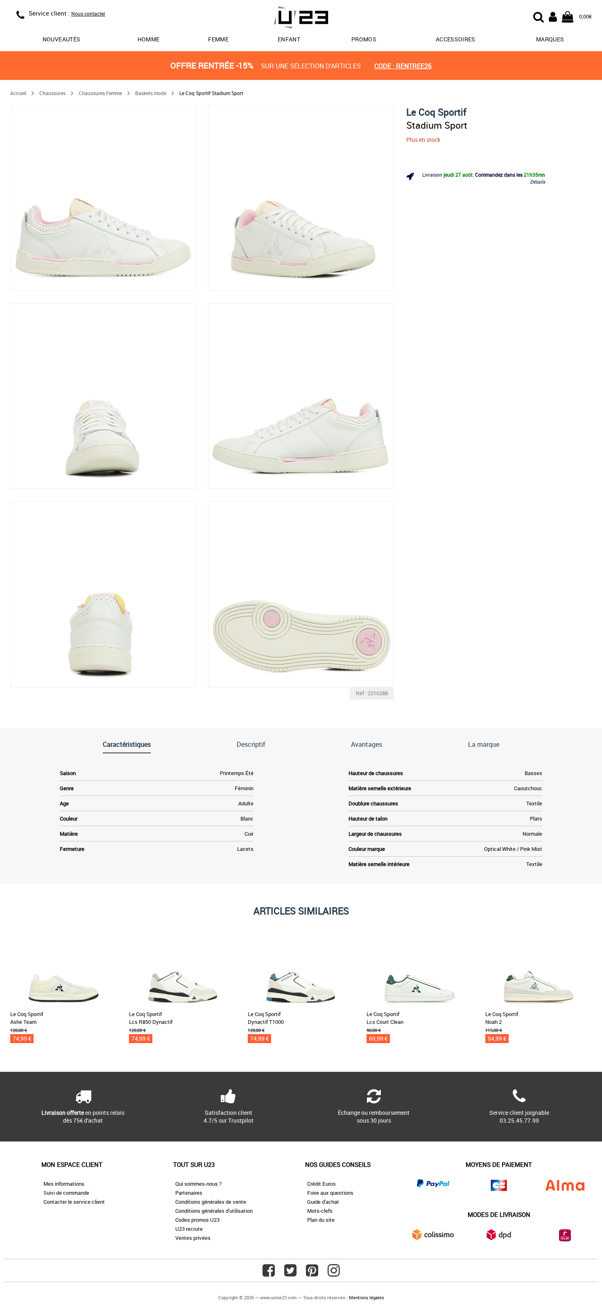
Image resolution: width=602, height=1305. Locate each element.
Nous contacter (88, 13)
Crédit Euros (321, 1183)
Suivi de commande (66, 1192)
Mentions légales (366, 1297)
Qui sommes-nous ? (198, 1183)
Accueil (18, 93)
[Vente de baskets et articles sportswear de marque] (301, 18)
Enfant (289, 39)
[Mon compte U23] (553, 16)
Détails (537, 181)
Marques (550, 39)
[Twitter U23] (290, 1273)
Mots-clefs (320, 1210)
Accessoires (455, 39)
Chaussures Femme (100, 93)
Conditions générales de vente (210, 1201)
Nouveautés (62, 39)
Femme (218, 39)
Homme (149, 39)
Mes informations (63, 1183)
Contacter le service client (74, 1201)
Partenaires (188, 1192)
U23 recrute (189, 1228)
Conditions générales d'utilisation (214, 1210)
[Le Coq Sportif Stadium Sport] (103, 198)
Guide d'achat (323, 1201)
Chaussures (52, 93)
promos (363, 39)
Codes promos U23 (197, 1219)
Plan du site (321, 1219)
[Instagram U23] (334, 1273)
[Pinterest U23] (312, 1273)
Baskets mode (150, 93)
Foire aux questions (330, 1192)
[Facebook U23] (268, 1273)
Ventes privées (192, 1237)
